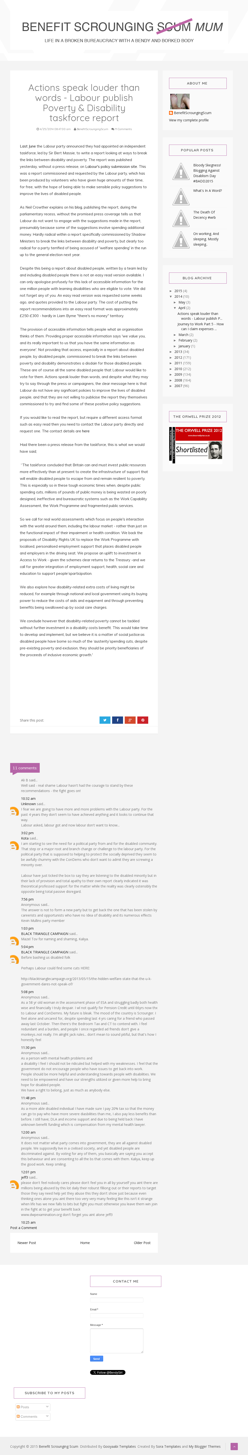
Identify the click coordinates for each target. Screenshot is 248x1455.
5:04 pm (27, 946)
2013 (178, 351)
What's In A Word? (207, 190)
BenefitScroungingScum (192, 113)
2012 (178, 357)
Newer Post (26, 1242)
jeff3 (24, 1177)
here (86, 431)
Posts (24, 1407)
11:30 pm (28, 1047)
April (182, 307)
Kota (25, 838)
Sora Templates (168, 1446)
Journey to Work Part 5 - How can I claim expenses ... (201, 326)
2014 (178, 296)
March (183, 334)
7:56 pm (27, 899)
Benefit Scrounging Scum (58, 1446)
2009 (178, 374)
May (182, 302)
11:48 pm (28, 1098)
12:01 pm (28, 1172)
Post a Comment (23, 1227)
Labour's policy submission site (111, 166)
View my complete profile (189, 120)
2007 (178, 385)
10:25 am (28, 1222)
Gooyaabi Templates (119, 1446)
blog (78, 207)
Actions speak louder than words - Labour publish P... (200, 316)
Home (85, 1242)
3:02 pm (27, 833)
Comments (28, 1416)
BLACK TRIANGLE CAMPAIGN (44, 933)
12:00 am (28, 1132)
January (184, 346)
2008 (178, 380)
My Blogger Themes (205, 1446)
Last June (28, 146)
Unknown (28, 803)
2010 (178, 368)
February (185, 340)
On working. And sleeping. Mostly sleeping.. (206, 239)
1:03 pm (27, 928)
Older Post (142, 1242)
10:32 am (28, 798)
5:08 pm (27, 991)
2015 (178, 290)
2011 (178, 363)
